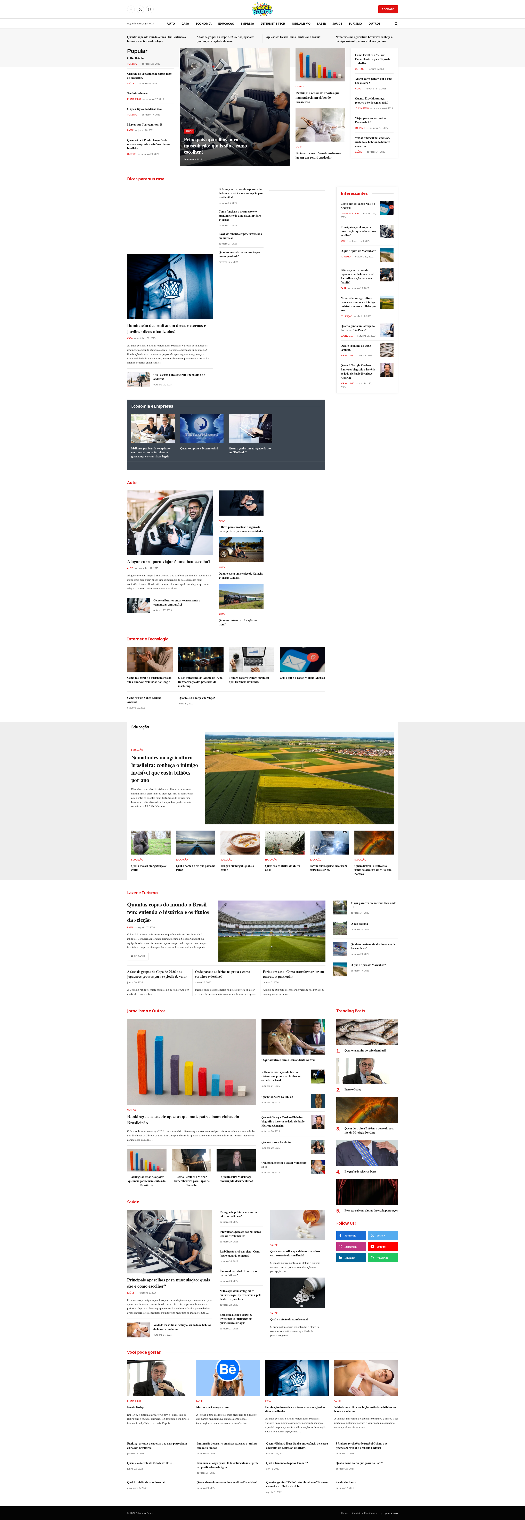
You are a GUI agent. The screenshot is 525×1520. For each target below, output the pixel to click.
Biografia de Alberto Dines (360, 1171)
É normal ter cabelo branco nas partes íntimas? (238, 1273)
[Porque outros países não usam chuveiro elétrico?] (329, 843)
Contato (388, 9)
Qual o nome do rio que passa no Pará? (195, 868)
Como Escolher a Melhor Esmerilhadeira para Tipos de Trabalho (372, 59)
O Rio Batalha (135, 58)
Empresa (247, 23)
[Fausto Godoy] (367, 1071)
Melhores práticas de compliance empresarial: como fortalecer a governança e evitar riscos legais (150, 452)
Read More (138, 956)
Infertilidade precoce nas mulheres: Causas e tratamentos (240, 1234)
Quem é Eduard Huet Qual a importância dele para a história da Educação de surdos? (297, 1445)
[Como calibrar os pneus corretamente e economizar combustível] (138, 605)
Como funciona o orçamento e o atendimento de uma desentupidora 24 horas (240, 215)
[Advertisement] (170, 217)
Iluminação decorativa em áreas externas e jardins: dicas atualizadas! (166, 328)
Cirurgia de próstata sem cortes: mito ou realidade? (149, 76)
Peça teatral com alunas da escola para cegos (371, 1210)
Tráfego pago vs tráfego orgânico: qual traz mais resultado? (249, 680)
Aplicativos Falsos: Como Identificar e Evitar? (293, 37)
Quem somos (391, 1513)
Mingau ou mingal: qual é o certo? (237, 868)
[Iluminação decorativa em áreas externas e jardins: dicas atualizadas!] (170, 286)
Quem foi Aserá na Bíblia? (277, 1097)
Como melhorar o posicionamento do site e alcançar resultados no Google (149, 680)
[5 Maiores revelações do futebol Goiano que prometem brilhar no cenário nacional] (318, 1076)
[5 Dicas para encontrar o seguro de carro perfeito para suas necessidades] (241, 503)
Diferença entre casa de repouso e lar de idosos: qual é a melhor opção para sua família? (241, 193)
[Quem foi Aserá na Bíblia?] (318, 1101)
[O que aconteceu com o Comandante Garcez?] (293, 1037)
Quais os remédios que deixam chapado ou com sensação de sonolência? (295, 1253)
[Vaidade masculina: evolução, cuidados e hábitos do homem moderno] (138, 1329)
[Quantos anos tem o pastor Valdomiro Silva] (318, 1167)
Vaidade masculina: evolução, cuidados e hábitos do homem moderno (372, 142)
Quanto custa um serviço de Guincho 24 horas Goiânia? (241, 575)
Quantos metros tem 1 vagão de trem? (238, 622)
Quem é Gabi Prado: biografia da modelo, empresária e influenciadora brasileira (148, 144)
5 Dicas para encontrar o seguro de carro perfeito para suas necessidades (241, 529)
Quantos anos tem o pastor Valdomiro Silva (284, 1165)
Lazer (321, 23)
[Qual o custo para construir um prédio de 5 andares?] (138, 379)
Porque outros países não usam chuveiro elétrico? (328, 868)
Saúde (337, 23)
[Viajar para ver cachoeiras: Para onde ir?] (340, 907)
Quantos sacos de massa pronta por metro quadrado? (239, 254)
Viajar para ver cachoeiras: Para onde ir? (371, 120)
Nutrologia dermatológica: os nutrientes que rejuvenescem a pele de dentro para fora (240, 1295)
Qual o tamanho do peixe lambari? (356, 348)
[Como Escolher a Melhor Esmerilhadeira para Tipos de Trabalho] (191, 1160)
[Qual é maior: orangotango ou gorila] (151, 843)
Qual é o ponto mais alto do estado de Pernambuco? (373, 946)
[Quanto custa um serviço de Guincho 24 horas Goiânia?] (241, 549)
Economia (204, 23)
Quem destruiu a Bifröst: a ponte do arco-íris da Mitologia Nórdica (372, 870)
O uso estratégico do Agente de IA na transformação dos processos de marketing (200, 682)
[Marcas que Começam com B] (228, 1378)
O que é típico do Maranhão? (144, 109)
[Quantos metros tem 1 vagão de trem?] (241, 596)
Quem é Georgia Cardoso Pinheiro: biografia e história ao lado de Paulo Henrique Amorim (358, 371)
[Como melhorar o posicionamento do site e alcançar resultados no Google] (150, 659)
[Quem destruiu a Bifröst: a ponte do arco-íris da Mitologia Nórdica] (374, 843)
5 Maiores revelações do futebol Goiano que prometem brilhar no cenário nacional (281, 1076)
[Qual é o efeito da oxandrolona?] (297, 1293)
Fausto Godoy (353, 1089)
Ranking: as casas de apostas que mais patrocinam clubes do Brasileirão (317, 97)
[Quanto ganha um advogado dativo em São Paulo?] (250, 428)
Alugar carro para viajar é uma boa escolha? (373, 81)
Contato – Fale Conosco (365, 1513)
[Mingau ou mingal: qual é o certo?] (240, 843)
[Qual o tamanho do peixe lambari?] (387, 350)
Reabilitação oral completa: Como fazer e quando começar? (240, 1253)
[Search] (396, 23)
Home (344, 1513)
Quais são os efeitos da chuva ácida (282, 868)
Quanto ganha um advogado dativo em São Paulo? (250, 450)
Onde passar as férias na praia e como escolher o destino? (222, 974)
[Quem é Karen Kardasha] (318, 1147)
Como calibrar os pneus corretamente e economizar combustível (176, 602)
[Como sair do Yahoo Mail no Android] (302, 659)
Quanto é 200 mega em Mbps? (197, 698)
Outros (374, 23)
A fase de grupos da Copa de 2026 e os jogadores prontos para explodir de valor (225, 39)
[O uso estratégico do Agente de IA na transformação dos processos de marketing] (201, 659)
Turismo (355, 23)
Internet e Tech (273, 23)
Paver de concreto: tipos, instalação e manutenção (240, 236)
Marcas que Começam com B (144, 124)
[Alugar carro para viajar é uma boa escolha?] (170, 522)
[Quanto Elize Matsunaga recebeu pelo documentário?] (236, 1160)
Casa (185, 23)
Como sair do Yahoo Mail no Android (302, 678)
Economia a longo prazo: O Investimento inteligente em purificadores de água (236, 1319)
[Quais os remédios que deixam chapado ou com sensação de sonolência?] (297, 1225)
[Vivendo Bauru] (262, 9)
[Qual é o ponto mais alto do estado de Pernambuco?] (340, 949)
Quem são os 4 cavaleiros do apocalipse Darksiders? (227, 1482)
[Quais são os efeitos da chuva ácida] (285, 843)
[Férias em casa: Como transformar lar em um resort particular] (320, 124)
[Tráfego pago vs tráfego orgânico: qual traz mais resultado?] (251, 659)
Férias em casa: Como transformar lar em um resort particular (319, 155)
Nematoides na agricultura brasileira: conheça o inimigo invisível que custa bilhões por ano (364, 39)
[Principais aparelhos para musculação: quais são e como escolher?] (235, 107)
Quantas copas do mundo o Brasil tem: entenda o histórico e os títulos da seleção (156, 39)
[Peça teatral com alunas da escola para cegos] (367, 1192)
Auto (171, 23)
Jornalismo (301, 23)
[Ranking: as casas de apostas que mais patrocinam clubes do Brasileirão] (320, 64)
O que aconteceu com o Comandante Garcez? (288, 1060)
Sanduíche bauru (137, 93)
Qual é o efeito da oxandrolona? (289, 1319)
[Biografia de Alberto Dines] (367, 1153)
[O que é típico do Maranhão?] (387, 255)
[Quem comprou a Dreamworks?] (202, 428)
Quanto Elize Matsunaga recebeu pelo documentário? (371, 100)
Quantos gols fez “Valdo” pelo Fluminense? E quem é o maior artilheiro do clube (297, 1484)
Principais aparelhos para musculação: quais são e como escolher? (215, 145)
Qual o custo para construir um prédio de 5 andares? (179, 377)
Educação (226, 23)
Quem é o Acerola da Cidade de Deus (149, 1463)
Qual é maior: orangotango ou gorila (149, 868)
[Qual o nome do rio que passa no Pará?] (196, 843)
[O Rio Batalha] (340, 928)
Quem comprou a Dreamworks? (199, 448)
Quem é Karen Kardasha (276, 1142)
